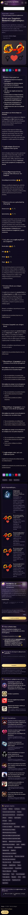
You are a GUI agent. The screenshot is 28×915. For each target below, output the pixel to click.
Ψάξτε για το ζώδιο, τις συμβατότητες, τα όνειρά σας (14, 894)
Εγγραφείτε (14, 665)
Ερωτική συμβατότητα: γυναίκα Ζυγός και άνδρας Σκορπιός (18, 565)
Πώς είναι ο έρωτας (19, 856)
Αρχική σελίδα (5, 13)
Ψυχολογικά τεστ (16, 880)
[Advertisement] (14, 8)
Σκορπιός (12, 13)
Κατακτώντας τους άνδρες (9, 844)
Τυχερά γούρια (6, 874)
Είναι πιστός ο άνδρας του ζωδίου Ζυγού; (15, 424)
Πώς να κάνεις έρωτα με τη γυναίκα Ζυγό (15, 377)
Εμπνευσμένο (17, 817)
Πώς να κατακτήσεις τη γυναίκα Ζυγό (14, 375)
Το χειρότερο (18, 868)
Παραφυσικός (6, 850)
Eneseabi (5, 808)
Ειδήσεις (10, 817)
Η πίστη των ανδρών (7, 826)
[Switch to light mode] (22, 2)
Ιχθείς (23, 826)
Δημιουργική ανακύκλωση (9, 814)
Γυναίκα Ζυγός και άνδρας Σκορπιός (13, 94)
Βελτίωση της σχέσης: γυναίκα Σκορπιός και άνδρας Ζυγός (18, 516)
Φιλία (19, 877)
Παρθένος (13, 850)
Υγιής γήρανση (6, 877)
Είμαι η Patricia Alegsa (10, 626)
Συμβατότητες (12, 865)
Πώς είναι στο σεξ (7, 862)
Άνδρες (23, 808)
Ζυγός (10, 480)
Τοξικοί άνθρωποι (7, 871)
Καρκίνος (5, 841)
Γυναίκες (19, 811)
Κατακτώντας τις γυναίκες (15, 841)
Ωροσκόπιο (16, 480)
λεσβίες (23, 844)
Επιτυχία (5, 820)
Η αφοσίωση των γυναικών (9, 823)
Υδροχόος (13, 877)
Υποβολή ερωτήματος (14, 618)
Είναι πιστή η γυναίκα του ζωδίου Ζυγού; (15, 379)
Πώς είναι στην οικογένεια (9, 859)
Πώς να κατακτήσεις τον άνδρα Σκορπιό (15, 437)
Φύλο (24, 877)
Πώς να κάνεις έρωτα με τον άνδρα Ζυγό (15, 423)
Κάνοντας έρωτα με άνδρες (9, 829)
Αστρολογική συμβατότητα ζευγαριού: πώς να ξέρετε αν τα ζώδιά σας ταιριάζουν (18, 493)
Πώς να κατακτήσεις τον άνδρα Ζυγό (14, 421)
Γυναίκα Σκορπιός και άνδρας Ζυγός (13, 96)
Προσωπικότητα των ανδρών (9, 853)
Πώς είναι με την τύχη (8, 856)
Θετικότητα (17, 826)
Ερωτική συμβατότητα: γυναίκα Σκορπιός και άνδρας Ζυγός (18, 534)
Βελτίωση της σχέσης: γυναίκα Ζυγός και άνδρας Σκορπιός (18, 549)
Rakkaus (11, 808)
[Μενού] (25, 2)
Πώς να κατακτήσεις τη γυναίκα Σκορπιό (15, 392)
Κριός (18, 844)
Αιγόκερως (17, 808)
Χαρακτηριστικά (6, 880)
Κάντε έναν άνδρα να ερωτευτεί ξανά (11, 835)
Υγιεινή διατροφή (20, 874)
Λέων (4, 847)
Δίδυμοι (4, 817)
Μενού (4, 912)
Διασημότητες (20, 814)
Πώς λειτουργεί (16, 862)
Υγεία (12, 874)
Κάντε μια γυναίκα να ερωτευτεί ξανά (11, 838)
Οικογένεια (9, 847)
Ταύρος (19, 865)
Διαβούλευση (5, 599)
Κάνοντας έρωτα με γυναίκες (9, 832)
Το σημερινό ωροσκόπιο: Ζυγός (10, 636)
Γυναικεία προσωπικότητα (9, 811)
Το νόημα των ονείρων (8, 868)
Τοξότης (15, 871)
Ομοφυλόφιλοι (17, 847)
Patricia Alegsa (12, 36)
